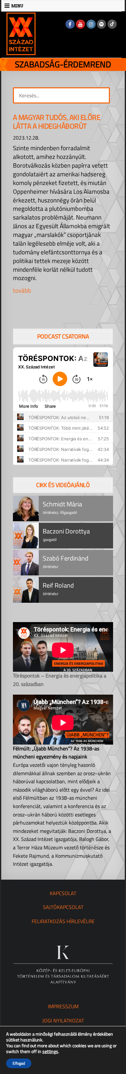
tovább (22, 290)
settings (50, 1051)
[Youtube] (80, 24)
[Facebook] (70, 24)
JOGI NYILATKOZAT (63, 1020)
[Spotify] (101, 24)
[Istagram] (91, 24)
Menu (17, 5)
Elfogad (19, 1063)
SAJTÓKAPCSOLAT (63, 907)
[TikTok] (112, 24)
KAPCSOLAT (63, 893)
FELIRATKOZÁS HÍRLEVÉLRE (63, 921)
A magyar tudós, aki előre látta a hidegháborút (56, 122)
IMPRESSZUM (63, 1006)
